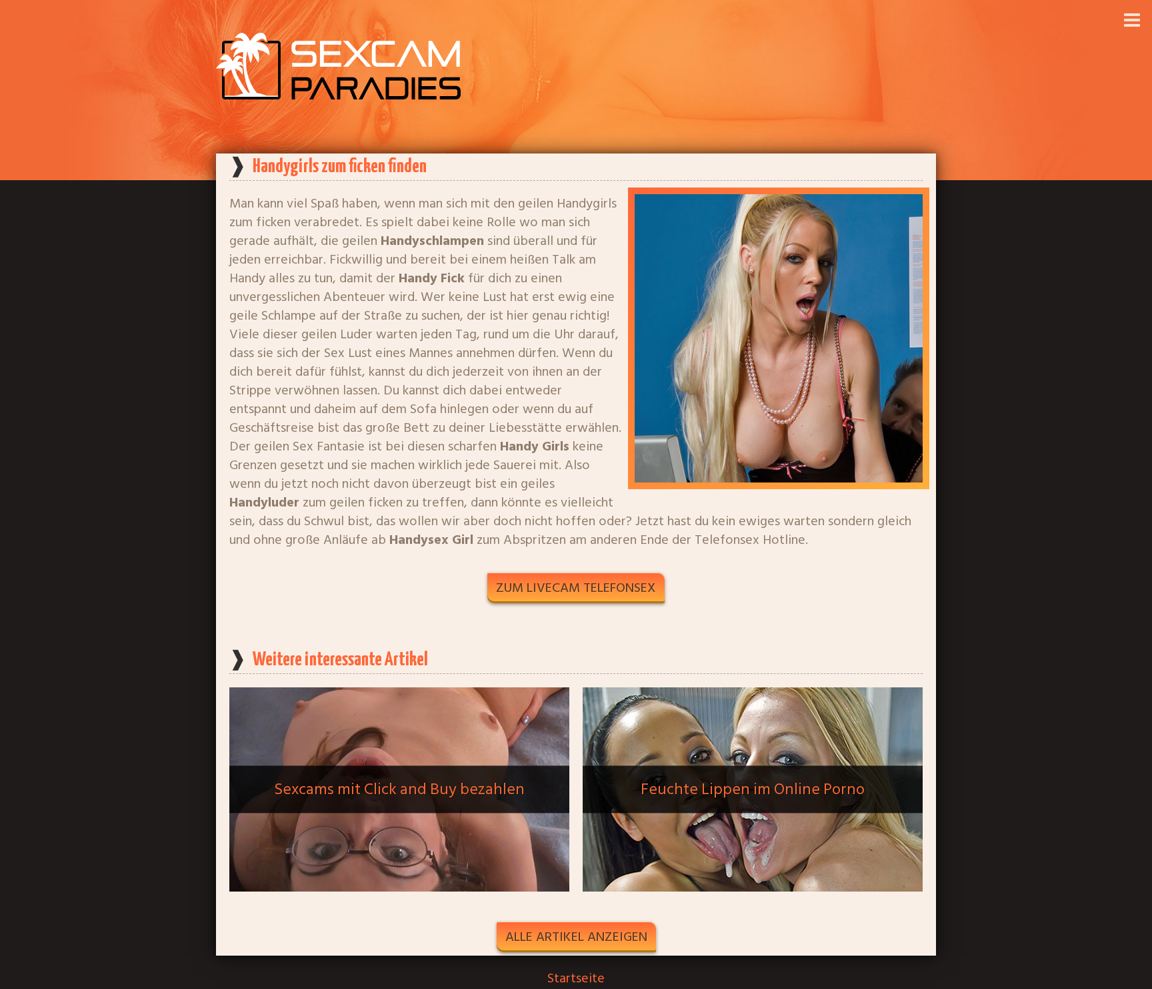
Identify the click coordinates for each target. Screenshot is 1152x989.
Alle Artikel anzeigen (576, 937)
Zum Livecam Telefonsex (576, 588)
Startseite (576, 978)
